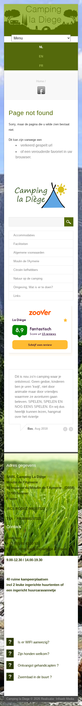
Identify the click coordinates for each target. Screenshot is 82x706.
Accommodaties (24, 235)
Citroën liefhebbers (25, 270)
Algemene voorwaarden (28, 252)
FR (41, 65)
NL (41, 47)
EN (41, 56)
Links (16, 296)
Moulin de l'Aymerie (26, 261)
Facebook (41, 90)
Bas (30, 428)
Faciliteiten (20, 244)
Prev (65, 429)
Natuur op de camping (27, 278)
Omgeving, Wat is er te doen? (33, 287)
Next (71, 429)
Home (40, 81)
